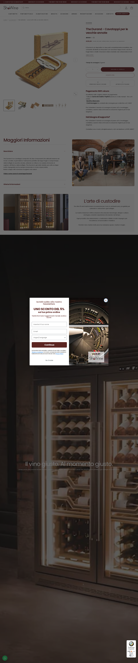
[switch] (131, 655)
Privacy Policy (59, 353)
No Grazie (49, 360)
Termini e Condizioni (37, 352)
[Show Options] (65, 337)
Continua (49, 344)
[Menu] (135, 641)
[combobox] (48, 337)
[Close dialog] (106, 300)
